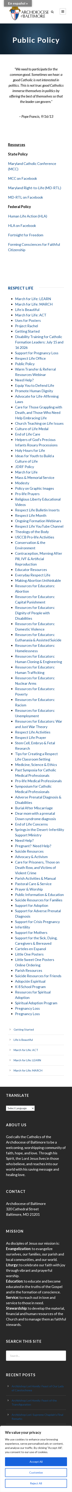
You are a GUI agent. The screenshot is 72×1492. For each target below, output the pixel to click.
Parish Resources (28, 970)
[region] (36, 1459)
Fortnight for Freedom (25, 235)
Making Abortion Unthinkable (38, 580)
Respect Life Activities (32, 732)
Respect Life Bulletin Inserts (37, 510)
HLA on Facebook (22, 225)
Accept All (36, 1461)
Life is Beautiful (27, 309)
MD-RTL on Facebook (25, 197)
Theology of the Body (32, 531)
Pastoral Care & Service (33, 884)
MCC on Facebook (22, 178)
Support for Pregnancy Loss (36, 353)
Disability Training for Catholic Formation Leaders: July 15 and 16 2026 (39, 342)
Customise (36, 1472)
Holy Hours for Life (30, 450)
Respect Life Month (30, 515)
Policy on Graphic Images (34, 488)
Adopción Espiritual (30, 981)
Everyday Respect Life (32, 575)
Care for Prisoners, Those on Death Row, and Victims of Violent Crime (37, 867)
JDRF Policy (24, 466)
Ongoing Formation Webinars (38, 521)
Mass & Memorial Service (34, 477)
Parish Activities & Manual (35, 878)
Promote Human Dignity (34, 391)
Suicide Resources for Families (38, 900)
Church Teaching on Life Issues (39, 423)
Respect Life (20, 288)
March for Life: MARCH (34, 304)
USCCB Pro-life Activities (34, 537)
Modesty (22, 483)
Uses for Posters (28, 320)
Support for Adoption (31, 905)
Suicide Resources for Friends (38, 976)
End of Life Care (27, 434)
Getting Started (27, 331)
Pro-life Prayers (27, 494)
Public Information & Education (39, 894)
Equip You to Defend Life (34, 385)
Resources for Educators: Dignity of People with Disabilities (35, 613)
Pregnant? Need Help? (33, 846)
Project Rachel (26, 326)
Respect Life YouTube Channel (39, 526)
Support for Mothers (31, 932)
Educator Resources (31, 569)
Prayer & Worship (29, 889)
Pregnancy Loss (27, 1008)
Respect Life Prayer (30, 737)
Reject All (36, 1483)
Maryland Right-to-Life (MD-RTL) (34, 188)
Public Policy (25, 364)
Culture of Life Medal (31, 429)
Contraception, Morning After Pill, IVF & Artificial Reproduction (38, 558)
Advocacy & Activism (31, 856)
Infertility (22, 927)
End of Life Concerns (31, 824)
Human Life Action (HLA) (27, 216)
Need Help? (24, 380)
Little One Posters (29, 954)
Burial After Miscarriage (34, 808)
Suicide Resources (29, 851)
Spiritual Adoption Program (36, 1003)
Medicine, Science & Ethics (36, 764)
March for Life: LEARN (33, 299)
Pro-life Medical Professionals (38, 781)
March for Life (26, 472)
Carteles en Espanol (30, 949)
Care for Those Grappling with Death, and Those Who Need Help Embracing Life (38, 412)
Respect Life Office (30, 358)
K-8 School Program (30, 986)
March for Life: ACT (30, 315)
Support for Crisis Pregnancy (37, 921)
